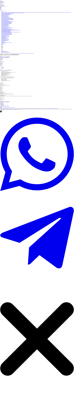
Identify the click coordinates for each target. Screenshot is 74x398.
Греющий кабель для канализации (16, 53)
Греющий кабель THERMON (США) (24, 108)
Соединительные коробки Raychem (4, 24)
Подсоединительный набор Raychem (5, 25)
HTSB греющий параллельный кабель (5, 39)
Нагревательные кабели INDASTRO (17, 108)
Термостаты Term (3, 41)
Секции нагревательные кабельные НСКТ (5, 17)
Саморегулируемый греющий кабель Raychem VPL (6, 23)
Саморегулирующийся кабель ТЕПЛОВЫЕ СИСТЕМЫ (42, 12)
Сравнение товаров (56, 108)
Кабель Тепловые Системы (31, 108)
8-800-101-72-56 (2, 103)
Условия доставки (10, 107)
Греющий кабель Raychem (31, 53)
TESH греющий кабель (3, 35)
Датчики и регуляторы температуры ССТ (5, 16)
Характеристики (3, 67)
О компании (5, 106)
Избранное (53, 108)
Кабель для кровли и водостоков (10, 53)
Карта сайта (7, 107)
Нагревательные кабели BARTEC (37, 108)
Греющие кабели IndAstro (14, 12)
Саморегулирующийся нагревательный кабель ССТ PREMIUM (7, 13)
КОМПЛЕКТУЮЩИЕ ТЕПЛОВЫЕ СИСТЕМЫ (6, 30)
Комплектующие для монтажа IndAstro (5, 20)
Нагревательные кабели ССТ (11, 108)
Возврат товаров (1, 107)
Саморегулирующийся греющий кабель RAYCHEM (32, 12)
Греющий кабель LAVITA (43, 108)
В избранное (2, 58)
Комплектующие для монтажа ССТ (4, 15)
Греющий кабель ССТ (26, 53)
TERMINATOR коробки (3, 37)
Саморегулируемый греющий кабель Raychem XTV (6, 21)
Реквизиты (8, 106)
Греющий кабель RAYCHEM (5, 108)
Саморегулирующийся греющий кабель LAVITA (21, 12)
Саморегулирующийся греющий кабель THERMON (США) (54, 12)
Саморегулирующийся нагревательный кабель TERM (6, 42)
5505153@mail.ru (2, 4)
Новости (2, 43)
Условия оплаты (13, 107)
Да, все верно (1, 6)
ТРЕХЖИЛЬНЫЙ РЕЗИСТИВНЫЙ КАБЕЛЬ (6, 31)
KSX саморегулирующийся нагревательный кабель (6, 33)
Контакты (2, 44)
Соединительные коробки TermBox (4, 40)
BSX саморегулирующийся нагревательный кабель (6, 32)
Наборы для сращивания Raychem (4, 28)
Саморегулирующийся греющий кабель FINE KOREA (65, 12)
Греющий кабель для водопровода (3, 53)
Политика (1, 110)
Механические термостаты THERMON (5, 36)
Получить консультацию (2, 95)
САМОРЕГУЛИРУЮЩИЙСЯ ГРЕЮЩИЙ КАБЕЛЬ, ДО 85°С (7, 29)
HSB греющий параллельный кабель (5, 38)
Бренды (1, 108)
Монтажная (1, 63)
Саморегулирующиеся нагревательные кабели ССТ (6, 12)
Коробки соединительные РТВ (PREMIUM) (5, 14)
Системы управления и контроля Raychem (5, 26)
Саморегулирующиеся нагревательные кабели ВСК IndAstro (7, 19)
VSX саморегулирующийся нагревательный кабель (6, 34)
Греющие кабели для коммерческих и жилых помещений (7, 27)
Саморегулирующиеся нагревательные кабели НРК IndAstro (7, 18)
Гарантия (4, 107)
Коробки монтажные (22, 53)
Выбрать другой (4, 6)
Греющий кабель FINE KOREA (49, 108)
